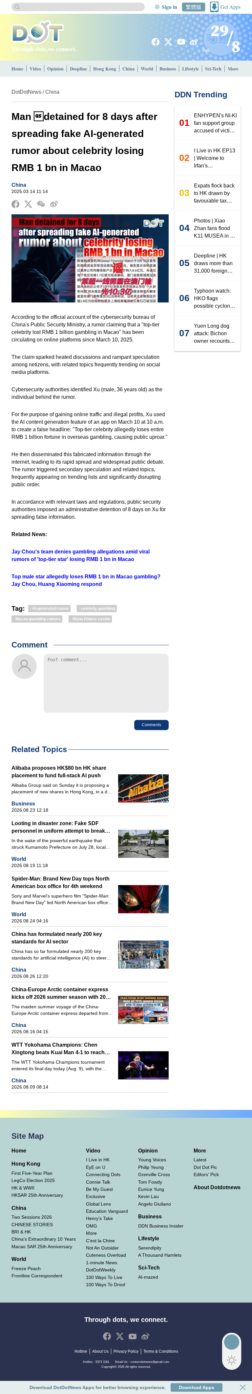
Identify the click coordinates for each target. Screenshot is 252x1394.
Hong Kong (104, 68)
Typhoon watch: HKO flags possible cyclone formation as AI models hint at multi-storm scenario (213, 299)
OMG (91, 1226)
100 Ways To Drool (105, 1284)
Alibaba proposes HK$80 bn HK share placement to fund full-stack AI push (58, 771)
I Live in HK (98, 1159)
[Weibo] (194, 42)
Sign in (169, 6)
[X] (168, 42)
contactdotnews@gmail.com (150, 1362)
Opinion (55, 68)
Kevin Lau (148, 1196)
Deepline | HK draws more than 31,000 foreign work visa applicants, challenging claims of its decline (216, 264)
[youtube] (181, 42)
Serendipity (149, 1247)
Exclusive (95, 1196)
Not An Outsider (102, 1247)
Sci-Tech (213, 68)
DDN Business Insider (160, 1226)
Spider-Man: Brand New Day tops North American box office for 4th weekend (60, 882)
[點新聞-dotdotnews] (37, 32)
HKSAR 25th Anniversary (37, 1195)
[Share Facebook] (15, 204)
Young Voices (152, 1159)
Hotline (80, 1351)
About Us (100, 1351)
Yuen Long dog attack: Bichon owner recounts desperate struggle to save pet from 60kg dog (215, 334)
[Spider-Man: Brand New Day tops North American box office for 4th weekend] (143, 899)
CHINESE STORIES (32, 1224)
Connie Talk (98, 1182)
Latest (200, 1159)
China (128, 68)
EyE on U (95, 1167)
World (147, 68)
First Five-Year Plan (31, 1173)
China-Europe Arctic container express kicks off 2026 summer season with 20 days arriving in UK (59, 994)
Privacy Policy (126, 1351)
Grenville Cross (154, 1174)
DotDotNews (26, 92)
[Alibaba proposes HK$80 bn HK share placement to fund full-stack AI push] (143, 788)
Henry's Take (99, 1218)
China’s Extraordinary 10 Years (43, 1239)
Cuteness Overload (106, 1255)
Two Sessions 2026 (31, 1217)
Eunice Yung (151, 1189)
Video (35, 68)
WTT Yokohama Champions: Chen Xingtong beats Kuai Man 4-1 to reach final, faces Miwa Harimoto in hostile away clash (58, 1049)
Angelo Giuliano (154, 1204)
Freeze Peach (26, 1268)
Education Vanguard (107, 1211)
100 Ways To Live (104, 1277)
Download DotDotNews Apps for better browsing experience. (98, 1387)
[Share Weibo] (54, 204)
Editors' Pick (206, 1174)
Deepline (78, 68)
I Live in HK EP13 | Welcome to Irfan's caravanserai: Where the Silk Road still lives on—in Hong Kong (214, 158)
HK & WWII (22, 1188)
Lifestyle (190, 68)
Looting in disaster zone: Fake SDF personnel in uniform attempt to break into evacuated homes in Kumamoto (58, 828)
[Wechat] (41, 204)
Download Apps (196, 1387)
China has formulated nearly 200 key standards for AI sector (56, 937)
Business (167, 68)
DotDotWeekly (101, 1269)
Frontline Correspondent (36, 1275)
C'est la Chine (100, 1240)
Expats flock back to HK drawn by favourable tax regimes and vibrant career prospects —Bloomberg (214, 193)
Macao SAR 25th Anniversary (41, 1246)
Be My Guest (99, 1189)
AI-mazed (148, 1277)
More (233, 68)
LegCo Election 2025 (33, 1180)
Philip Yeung (151, 1167)
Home (17, 68)
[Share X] (28, 204)
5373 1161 (102, 1362)
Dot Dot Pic (205, 1167)
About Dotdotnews (217, 1187)
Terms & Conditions (160, 1351)
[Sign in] (157, 7)
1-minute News (101, 1262)
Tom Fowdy (150, 1182)
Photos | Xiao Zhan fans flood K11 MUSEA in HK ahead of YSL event (216, 229)
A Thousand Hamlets (159, 1255)
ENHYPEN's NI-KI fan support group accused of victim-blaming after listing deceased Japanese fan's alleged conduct (215, 123)
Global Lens (98, 1204)
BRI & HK (21, 1231)
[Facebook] (155, 42)
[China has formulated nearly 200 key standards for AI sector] (143, 954)
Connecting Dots (103, 1174)
